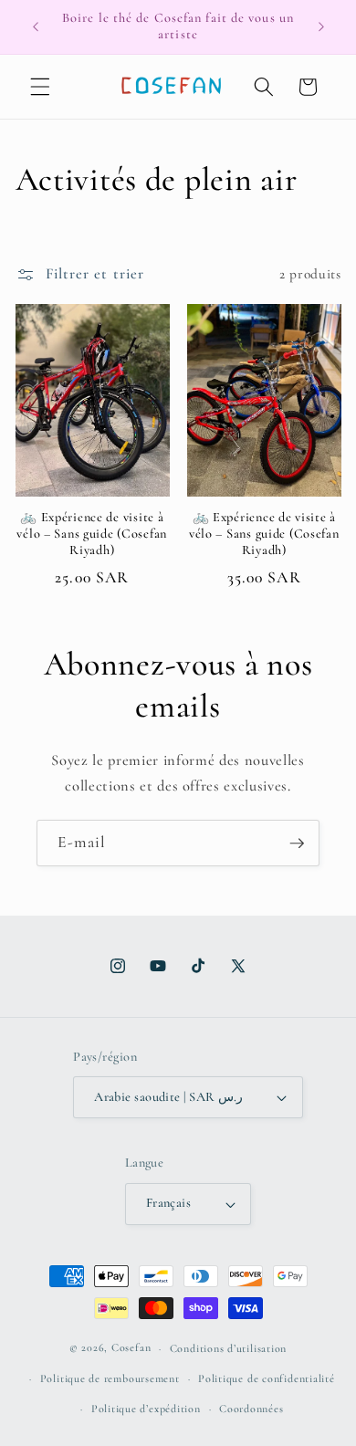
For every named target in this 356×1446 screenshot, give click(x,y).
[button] (40, 87)
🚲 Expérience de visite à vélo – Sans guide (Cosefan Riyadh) (91, 534)
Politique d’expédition (146, 1408)
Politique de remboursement (110, 1378)
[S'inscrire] (297, 843)
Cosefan (131, 1348)
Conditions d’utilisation (228, 1348)
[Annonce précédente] (36, 26)
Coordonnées (251, 1408)
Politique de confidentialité (266, 1378)
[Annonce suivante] (321, 26)
